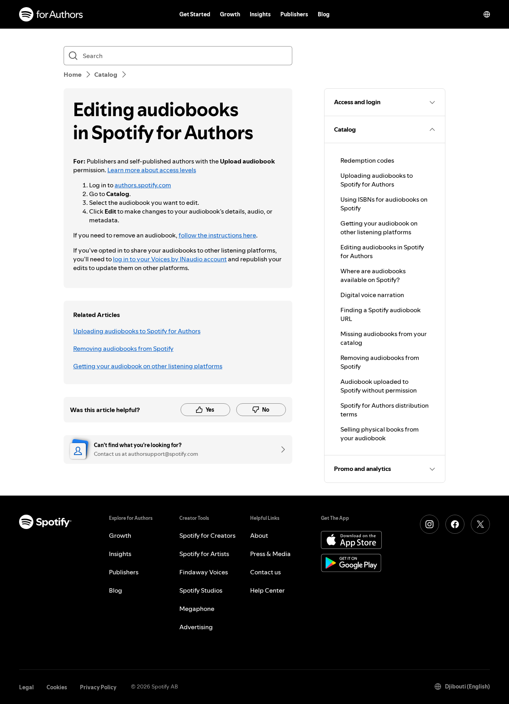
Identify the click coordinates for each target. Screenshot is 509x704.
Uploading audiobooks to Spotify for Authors (136, 331)
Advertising (196, 626)
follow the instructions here (217, 235)
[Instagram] (429, 524)
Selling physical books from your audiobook (379, 433)
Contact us (265, 572)
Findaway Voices (203, 572)
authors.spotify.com (143, 185)
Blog (324, 14)
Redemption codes (367, 160)
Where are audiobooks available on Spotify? (373, 275)
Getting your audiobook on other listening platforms (147, 366)
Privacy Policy (98, 687)
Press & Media (270, 553)
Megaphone (196, 608)
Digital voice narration (372, 294)
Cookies (57, 687)
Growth (230, 14)
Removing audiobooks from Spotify (123, 348)
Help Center (267, 590)
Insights (260, 14)
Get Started (194, 14)
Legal (26, 687)
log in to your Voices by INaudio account (170, 259)
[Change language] (487, 14)
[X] (480, 524)
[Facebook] (454, 524)
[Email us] (280, 449)
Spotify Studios (200, 590)
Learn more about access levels (151, 169)
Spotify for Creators (207, 535)
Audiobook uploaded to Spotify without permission (378, 386)
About (259, 535)
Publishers (294, 14)
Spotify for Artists (204, 553)
